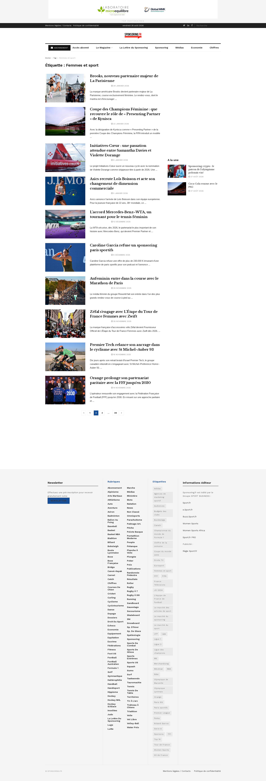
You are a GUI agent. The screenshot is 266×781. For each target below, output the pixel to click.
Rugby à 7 (132, 591)
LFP (156, 634)
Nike (156, 674)
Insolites (112, 710)
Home (48, 58)
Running (131, 599)
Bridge (111, 567)
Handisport (114, 688)
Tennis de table (132, 691)
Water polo (133, 727)
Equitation (113, 637)
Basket (111, 530)
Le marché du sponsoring (161, 618)
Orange (157, 697)
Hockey (112, 696)
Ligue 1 (157, 639)
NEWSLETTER (58, 501)
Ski (128, 619)
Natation (131, 504)
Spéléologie (133, 635)
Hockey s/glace (112, 705)
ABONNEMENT (60, 48)
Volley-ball (133, 723)
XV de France (161, 755)
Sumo (130, 670)
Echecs (111, 625)
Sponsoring (161, 47)
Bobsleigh (113, 546)
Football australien (113, 662)
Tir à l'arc (132, 701)
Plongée (131, 556)
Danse (111, 609)
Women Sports (161, 750)
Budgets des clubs (160, 513)
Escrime (112, 641)
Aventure (112, 508)
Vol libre (132, 719)
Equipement (114, 633)
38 (115, 413)
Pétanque (132, 546)
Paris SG (158, 702)
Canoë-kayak (115, 571)
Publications (134, 568)
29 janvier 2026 (121, 86)
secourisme (133, 611)
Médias (179, 47)
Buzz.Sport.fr (190, 516)
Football (112, 657)
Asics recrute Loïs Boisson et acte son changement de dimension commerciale (122, 183)
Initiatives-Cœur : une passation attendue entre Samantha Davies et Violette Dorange (120, 150)
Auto (110, 504)
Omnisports (133, 516)
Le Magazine (103, 47)
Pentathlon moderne (133, 537)
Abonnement (115, 488)
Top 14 (157, 739)
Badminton (113, 516)
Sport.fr (187, 503)
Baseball (112, 526)
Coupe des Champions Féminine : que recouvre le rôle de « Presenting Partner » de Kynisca (125, 114)
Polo (129, 564)
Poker (130, 560)
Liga (164, 634)
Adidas (157, 489)
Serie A (158, 729)
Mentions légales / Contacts (58, 25)
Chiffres (214, 47)
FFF (156, 576)
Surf (129, 674)
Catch (111, 579)
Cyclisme (113, 601)
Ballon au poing (113, 521)
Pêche (130, 528)
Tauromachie (134, 682)
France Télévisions (159, 583)
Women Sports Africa (194, 530)
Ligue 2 (157, 644)
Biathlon (112, 538)
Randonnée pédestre (133, 573)
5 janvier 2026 (120, 193)
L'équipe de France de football (160, 599)
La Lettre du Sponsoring (134, 47)
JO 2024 (158, 590)
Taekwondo (133, 678)
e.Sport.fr (188, 509)
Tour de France (162, 745)
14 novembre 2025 (122, 388)
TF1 (169, 734)
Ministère (132, 496)
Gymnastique (115, 676)
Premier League (162, 713)
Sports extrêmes (132, 657)
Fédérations (114, 645)
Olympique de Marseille (161, 681)
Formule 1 (113, 668)
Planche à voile (132, 551)
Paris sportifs (161, 708)
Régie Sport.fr (190, 551)
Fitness (112, 649)
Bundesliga (159, 520)
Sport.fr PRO (189, 537)
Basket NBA (114, 534)
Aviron (111, 512)
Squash (131, 666)
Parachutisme (134, 520)
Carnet (111, 575)
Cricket (111, 593)
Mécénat (158, 669)
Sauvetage (133, 607)
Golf (110, 672)
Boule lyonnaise (113, 551)
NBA (169, 669)
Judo (110, 714)
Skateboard (133, 615)
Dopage (112, 613)
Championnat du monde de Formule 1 (162, 534)
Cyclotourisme (116, 605)
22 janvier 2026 (121, 124)
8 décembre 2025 (121, 255)
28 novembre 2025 (122, 288)
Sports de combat (132, 644)
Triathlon (132, 711)
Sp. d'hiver (133, 627)
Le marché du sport (161, 627)
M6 (155, 659)
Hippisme (113, 692)
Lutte (110, 729)
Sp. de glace (134, 631)
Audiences (159, 506)
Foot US (112, 653)
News (130, 508)
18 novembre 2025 (122, 354)
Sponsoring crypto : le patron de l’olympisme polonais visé (201, 169)
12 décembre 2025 (122, 222)
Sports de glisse (132, 650)
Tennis (130, 686)
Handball (112, 684)
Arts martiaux (115, 496)
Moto (130, 500)
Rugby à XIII (133, 595)
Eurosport (159, 566)
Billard (111, 542)
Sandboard (133, 603)
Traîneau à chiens (133, 706)
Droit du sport (115, 621)
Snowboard (133, 623)
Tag (54, 58)
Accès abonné (81, 47)
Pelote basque (135, 532)
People (131, 542)
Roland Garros (161, 724)
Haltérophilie (115, 680)
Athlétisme (114, 500)
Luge (110, 725)
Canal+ (157, 525)
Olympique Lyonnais (159, 690)
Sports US (132, 662)
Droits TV (158, 560)
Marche (131, 488)
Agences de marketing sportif (160, 497)
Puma (157, 718)
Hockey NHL (114, 700)
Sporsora (158, 734)
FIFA (164, 576)
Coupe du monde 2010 (162, 553)
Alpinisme (113, 492)
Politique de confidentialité (86, 25)
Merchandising (161, 664)
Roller (130, 583)
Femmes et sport (67, 58)
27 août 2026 (197, 177)
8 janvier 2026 (120, 160)
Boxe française (113, 561)
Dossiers (112, 617)
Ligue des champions (159, 651)
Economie (196, 47)
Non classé (133, 512)
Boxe (110, 556)
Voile (129, 715)
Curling (112, 597)
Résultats (132, 579)
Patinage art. (134, 524)
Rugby (130, 587)
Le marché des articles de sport (162, 609)
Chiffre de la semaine (160, 544)
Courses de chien (114, 588)
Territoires (133, 697)
